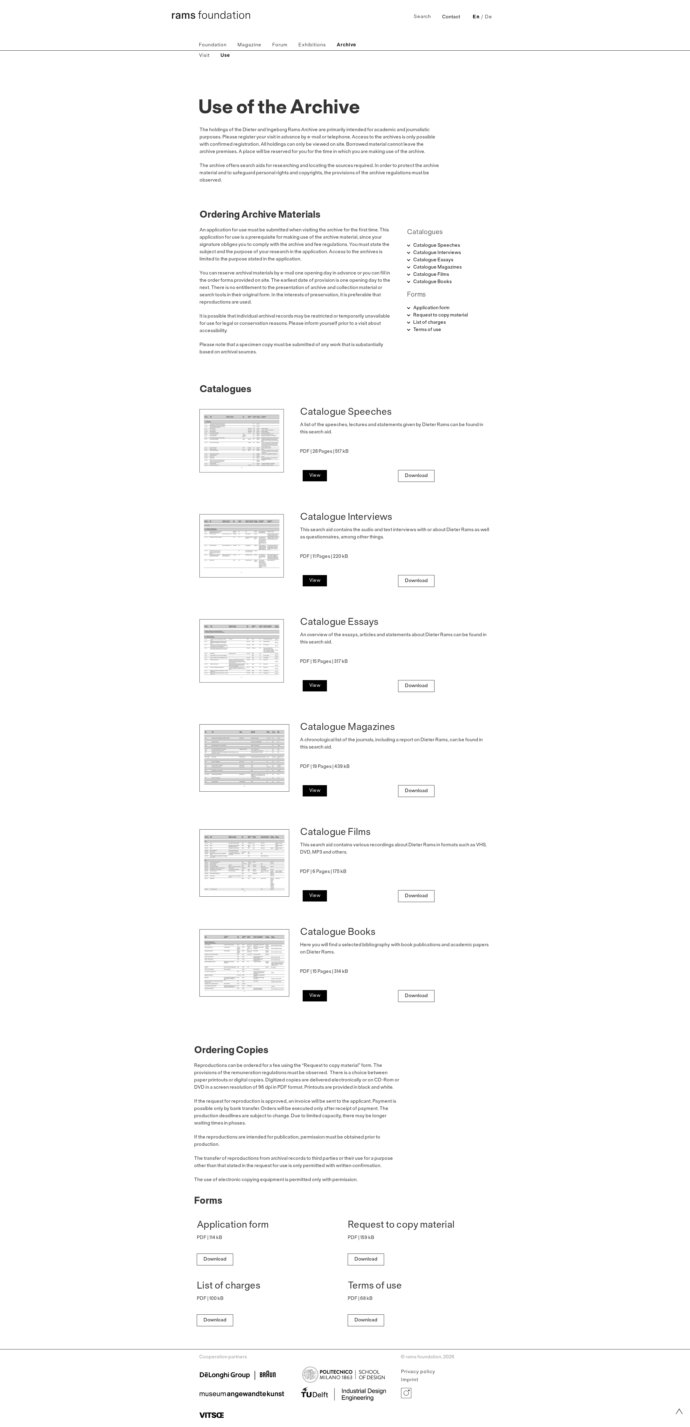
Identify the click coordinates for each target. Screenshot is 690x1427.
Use (225, 55)
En (476, 17)
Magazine (249, 45)
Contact (451, 17)
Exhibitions (312, 45)
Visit (204, 55)
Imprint (409, 1380)
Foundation (213, 45)
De (488, 17)
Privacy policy (418, 1372)
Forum (280, 45)
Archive (346, 45)
